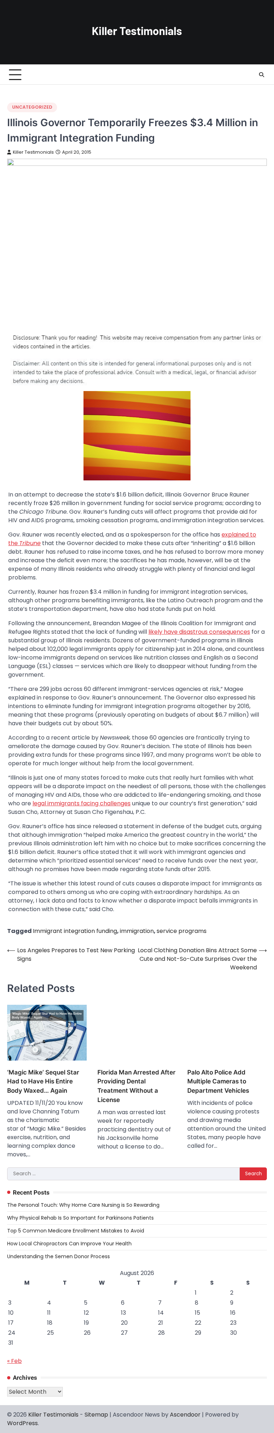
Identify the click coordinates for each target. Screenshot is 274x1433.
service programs (182, 931)
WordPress (22, 1423)
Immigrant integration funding (75, 931)
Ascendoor (185, 1414)
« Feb (14, 1361)
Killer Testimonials (33, 152)
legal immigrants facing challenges (81, 803)
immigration (137, 931)
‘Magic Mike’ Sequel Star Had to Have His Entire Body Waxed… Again (43, 1081)
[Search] (261, 74)
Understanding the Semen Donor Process (58, 1256)
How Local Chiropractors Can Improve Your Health (69, 1243)
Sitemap (96, 1414)
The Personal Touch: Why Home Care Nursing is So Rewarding (83, 1205)
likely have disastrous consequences (199, 632)
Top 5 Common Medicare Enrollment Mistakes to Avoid (75, 1230)
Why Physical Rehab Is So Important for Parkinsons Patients (80, 1217)
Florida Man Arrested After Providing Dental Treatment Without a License (136, 1085)
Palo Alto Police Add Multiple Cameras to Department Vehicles (218, 1081)
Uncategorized (32, 107)
